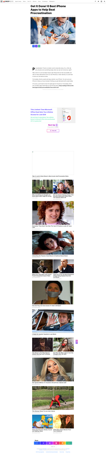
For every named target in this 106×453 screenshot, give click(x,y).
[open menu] (1, 1)
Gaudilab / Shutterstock (69, 42)
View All (54, 130)
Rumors (34, 1)
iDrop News (45, 448)
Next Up (52, 125)
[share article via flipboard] (56, 443)
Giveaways (44, 1)
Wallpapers (51, 1)
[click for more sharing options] (39, 46)
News (24, 1)
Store (39, 1)
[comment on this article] (63, 443)
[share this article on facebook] (33, 46)
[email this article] (50, 443)
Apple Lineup (18, 1)
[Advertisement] (53, 58)
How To (29, 1)
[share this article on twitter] (36, 46)
